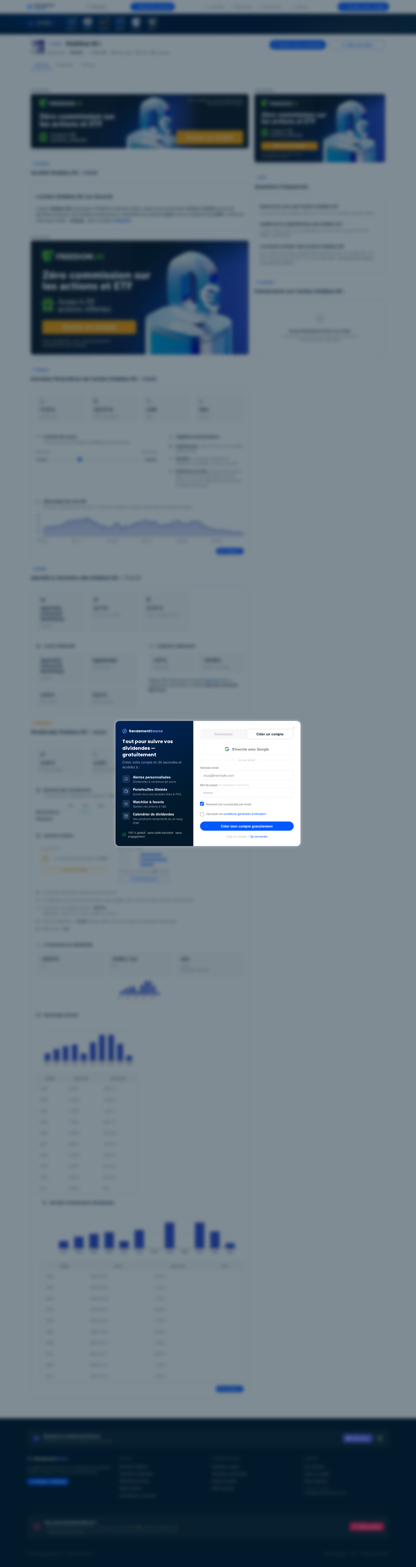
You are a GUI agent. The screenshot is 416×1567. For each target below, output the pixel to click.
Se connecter (258, 836)
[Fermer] (294, 728)
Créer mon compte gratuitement (247, 826)
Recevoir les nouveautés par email (228, 804)
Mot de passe (224, 785)
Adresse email (209, 768)
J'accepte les (236, 814)
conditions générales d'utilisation (244, 814)
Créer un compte (270, 734)
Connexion (223, 734)
